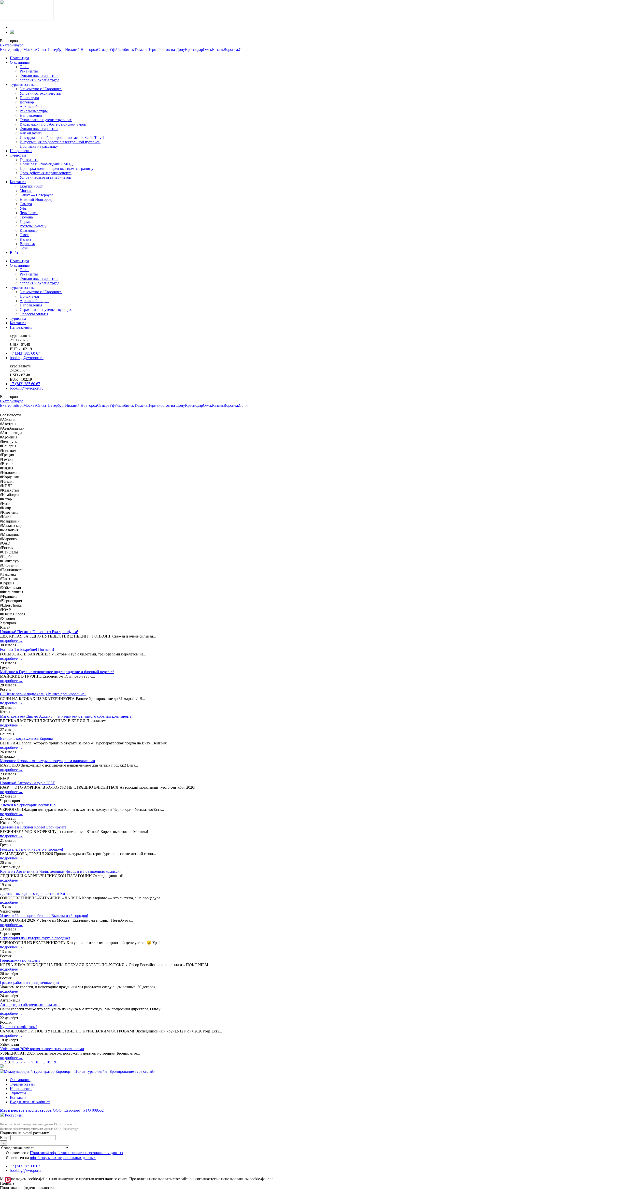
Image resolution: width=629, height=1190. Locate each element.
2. (5, 1062)
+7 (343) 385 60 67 (25, 353)
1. (1, 1062)
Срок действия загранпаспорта (45, 173)
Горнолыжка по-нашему (20, 960)
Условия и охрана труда (39, 80)
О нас (24, 67)
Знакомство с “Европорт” (41, 89)
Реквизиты (29, 71)
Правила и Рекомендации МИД (46, 164)
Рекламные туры (34, 111)
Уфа (112, 49)
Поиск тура (19, 58)
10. (37, 1062)
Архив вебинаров (34, 106)
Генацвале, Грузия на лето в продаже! (31, 849)
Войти (15, 252)
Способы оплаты (34, 314)
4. (13, 1062)
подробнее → (11, 641)
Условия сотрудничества (40, 93)
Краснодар (194, 49)
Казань (218, 49)
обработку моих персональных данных (63, 1158)
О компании (20, 62)
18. (48, 1062)
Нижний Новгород (81, 49)
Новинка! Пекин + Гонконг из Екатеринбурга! (39, 632)
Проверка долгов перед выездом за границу (56, 168)
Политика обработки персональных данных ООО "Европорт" (38, 1124)
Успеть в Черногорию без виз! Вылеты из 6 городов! (44, 916)
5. (17, 1062)
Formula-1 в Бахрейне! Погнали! (27, 649)
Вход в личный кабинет (30, 1102)
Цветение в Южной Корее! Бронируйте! (34, 827)
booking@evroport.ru (26, 358)
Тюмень (140, 49)
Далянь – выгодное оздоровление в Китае (35, 893)
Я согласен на (50, 1158)
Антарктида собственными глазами (30, 1004)
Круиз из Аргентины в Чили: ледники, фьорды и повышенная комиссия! (61, 871)
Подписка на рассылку (39, 146)
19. (54, 1062)
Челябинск (125, 49)
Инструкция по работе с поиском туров (53, 124)
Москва (29, 49)
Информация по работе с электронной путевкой (60, 142)
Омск (207, 49)
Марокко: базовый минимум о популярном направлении (47, 761)
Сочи (243, 49)
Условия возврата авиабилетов (45, 177)
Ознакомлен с (64, 1153)
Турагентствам (22, 84)
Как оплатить (31, 133)
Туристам (18, 155)
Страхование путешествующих (46, 120)
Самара (103, 49)
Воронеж (231, 49)
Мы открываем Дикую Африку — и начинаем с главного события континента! (66, 716)
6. (21, 1062)
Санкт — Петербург (36, 195)
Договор (27, 102)
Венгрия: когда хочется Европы (26, 738)
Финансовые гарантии (39, 75)
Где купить (29, 160)
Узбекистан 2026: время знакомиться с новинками (42, 1049)
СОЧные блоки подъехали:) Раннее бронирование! (43, 694)
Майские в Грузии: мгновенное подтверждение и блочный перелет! (57, 672)
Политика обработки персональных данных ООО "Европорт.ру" (39, 1129)
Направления (31, 115)
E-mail (5, 1137)
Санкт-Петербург (50, 49)
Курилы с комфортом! (18, 1027)
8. (29, 1062)
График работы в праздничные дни (29, 982)
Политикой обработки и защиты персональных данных (76, 1153)
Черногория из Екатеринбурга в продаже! (35, 938)
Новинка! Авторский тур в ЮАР (27, 783)
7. (25, 1062)
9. (32, 1062)
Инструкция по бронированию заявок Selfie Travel (62, 137)
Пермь (152, 49)
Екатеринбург (11, 45)
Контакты (18, 182)
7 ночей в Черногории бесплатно (28, 805)
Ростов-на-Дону (171, 49)
